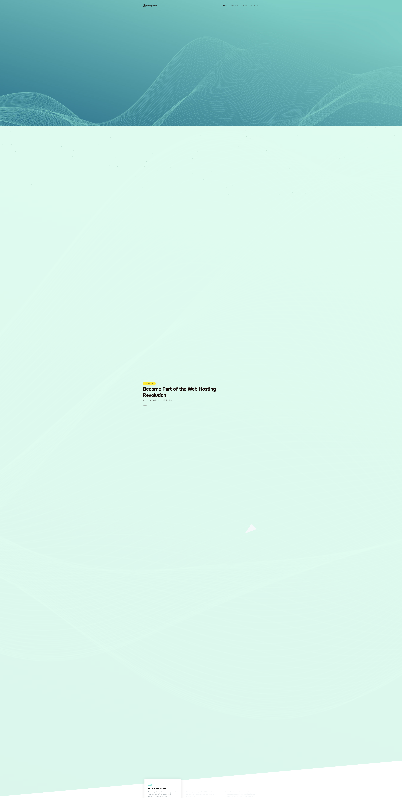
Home (225, 5)
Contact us (254, 5)
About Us (244, 5)
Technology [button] (234, 5)
